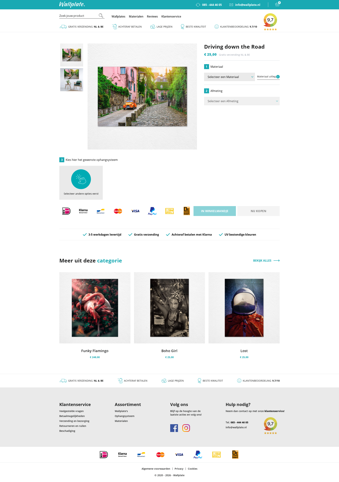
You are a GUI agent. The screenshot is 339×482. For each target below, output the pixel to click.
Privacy (179, 469)
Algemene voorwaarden (156, 469)
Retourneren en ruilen (72, 426)
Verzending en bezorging (74, 421)
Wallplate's (121, 411)
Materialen (136, 16)
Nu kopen (258, 211)
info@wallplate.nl (236, 427)
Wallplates (118, 16)
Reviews (152, 16)
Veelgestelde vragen (71, 411)
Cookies (192, 469)
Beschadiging (67, 431)
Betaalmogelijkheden (72, 416)
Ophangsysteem (124, 416)
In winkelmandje (214, 211)
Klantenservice (171, 16)
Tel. (237, 422)
